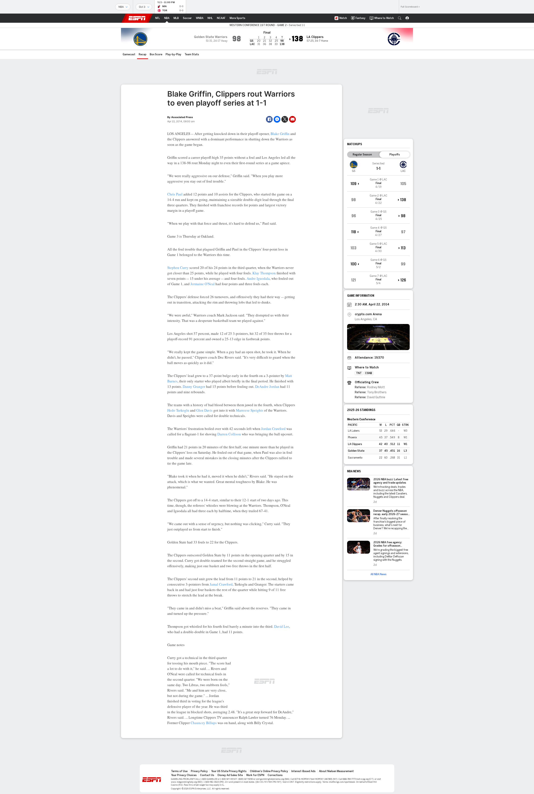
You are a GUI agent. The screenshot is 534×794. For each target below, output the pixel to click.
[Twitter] (284, 119)
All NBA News (378, 574)
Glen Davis (204, 410)
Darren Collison (229, 434)
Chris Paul (175, 194)
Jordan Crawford (273, 428)
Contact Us (207, 775)
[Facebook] (269, 119)
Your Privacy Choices (184, 775)
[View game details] (378, 183)
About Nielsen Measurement (336, 771)
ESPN (137, 18)
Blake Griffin (280, 133)
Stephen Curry (178, 267)
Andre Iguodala (258, 278)
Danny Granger (194, 386)
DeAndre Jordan (267, 386)
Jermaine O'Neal (202, 283)
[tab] (362, 154)
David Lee (281, 626)
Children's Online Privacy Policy (269, 771)
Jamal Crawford (221, 584)
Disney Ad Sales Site (230, 775)
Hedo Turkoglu (178, 410)
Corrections (275, 775)
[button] (399, 18)
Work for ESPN (255, 775)
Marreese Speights (249, 410)
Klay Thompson (264, 273)
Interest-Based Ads (303, 771)
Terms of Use (179, 771)
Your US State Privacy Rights (229, 771)
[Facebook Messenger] (277, 119)
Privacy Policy (199, 771)
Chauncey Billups (204, 722)
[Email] (292, 119)
